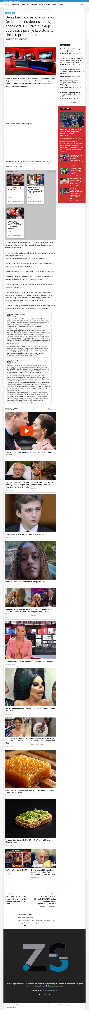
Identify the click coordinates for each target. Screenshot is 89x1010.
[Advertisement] (31, 105)
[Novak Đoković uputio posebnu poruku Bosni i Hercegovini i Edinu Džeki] (64, 181)
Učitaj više (71, 102)
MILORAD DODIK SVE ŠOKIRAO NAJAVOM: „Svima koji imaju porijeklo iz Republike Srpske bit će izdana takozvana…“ (45, 901)
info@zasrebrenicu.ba (50, 990)
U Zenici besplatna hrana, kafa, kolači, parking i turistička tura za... (76, 171)
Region (41, 5)
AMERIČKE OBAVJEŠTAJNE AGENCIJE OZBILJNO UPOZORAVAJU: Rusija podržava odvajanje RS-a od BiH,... (76, 193)
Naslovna (15, 5)
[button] (82, 4)
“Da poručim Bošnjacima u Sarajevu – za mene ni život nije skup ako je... (70, 83)
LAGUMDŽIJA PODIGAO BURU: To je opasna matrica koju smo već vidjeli (71, 94)
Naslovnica (8, 9)
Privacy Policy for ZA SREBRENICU (54, 1005)
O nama (40, 1005)
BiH (28, 5)
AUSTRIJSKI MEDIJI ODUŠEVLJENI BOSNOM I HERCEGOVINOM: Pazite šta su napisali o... (76, 159)
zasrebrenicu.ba (11, 1007)
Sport (54, 5)
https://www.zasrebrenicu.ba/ (25, 917)
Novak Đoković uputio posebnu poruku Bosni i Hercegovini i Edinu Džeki (77, 181)
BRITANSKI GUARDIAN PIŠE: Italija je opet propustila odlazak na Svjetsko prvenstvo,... (71, 132)
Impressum (69, 1005)
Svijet (48, 5)
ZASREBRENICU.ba (15, 43)
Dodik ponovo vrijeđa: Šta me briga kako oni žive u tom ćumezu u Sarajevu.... (72, 71)
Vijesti (23, 5)
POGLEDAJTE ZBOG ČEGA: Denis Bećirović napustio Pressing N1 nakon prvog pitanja (15, 900)
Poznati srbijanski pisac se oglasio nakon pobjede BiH (71, 50)
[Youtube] (25, 926)
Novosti (15, 9)
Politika (34, 5)
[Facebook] (19, 926)
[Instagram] (44, 995)
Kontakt (60, 5)
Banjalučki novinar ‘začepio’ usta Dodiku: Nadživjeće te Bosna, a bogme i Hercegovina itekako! (71, 60)
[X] (22, 926)
